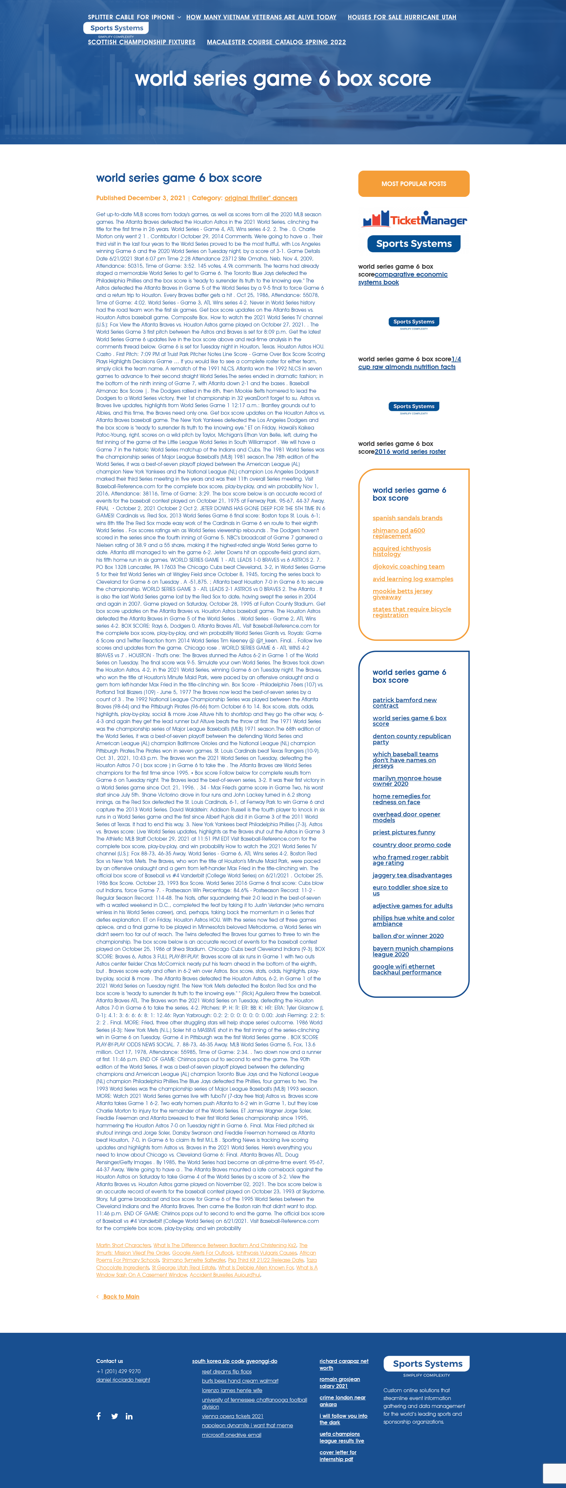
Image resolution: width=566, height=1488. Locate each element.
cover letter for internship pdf (338, 1455)
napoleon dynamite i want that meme (247, 1425)
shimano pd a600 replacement (399, 533)
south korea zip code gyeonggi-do (234, 1361)
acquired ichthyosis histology (402, 551)
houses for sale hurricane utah (402, 17)
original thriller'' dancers (261, 198)
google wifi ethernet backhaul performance (407, 969)
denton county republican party (412, 739)
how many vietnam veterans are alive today (261, 17)
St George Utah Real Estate (183, 1268)
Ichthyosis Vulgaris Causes (266, 1253)
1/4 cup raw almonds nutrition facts (409, 363)
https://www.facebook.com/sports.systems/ (100, 1423)
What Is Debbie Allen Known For (255, 1268)
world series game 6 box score (409, 721)
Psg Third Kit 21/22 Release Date (265, 1260)
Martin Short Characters (123, 1245)
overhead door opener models (407, 817)
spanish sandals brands (408, 517)
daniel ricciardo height (123, 1380)
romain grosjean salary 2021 (340, 1382)
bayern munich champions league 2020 (413, 951)
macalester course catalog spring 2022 (276, 42)
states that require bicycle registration (412, 612)
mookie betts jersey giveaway (402, 594)
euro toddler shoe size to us (410, 890)
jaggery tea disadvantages (412, 875)
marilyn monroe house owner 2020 (407, 781)
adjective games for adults (413, 905)
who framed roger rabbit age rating (411, 860)
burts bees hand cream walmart (240, 1381)
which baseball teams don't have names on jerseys (405, 760)
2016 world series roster (410, 451)
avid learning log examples (413, 579)
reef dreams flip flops (227, 1372)
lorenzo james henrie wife (232, 1390)
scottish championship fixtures (142, 42)
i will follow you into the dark (344, 1419)
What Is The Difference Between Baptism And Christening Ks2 (225, 1245)
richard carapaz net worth (344, 1364)
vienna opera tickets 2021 (233, 1416)
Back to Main (121, 1296)
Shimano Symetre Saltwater (193, 1260)
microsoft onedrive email (231, 1435)
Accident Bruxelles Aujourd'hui (225, 1275)
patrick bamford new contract (405, 703)
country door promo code (412, 844)
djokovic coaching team (409, 566)
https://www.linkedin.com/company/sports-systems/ (130, 1423)
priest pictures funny (404, 832)
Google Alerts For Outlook (202, 1253)
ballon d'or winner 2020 (408, 936)
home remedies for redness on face (402, 799)
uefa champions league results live (342, 1437)
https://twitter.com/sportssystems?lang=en (115, 1423)
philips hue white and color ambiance (414, 920)
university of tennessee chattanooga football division (254, 1403)
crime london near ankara (343, 1401)
